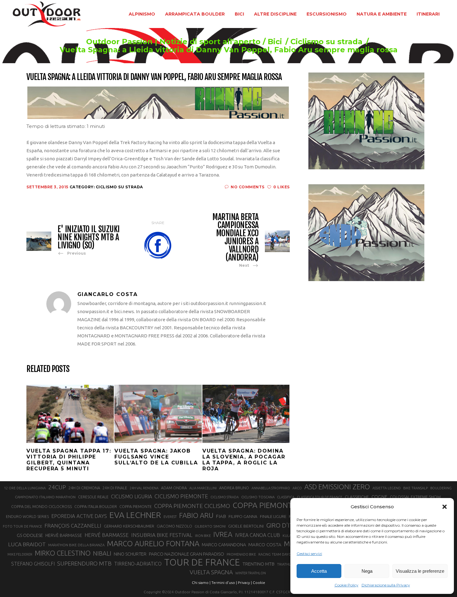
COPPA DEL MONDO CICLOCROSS (41, 506)
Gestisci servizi (309, 553)
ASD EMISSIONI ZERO (337, 487)
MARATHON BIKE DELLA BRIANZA (76, 545)
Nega (367, 571)
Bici (275, 41)
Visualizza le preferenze (420, 571)
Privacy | (245, 583)
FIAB (221, 516)
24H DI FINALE (115, 488)
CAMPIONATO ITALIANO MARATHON (45, 497)
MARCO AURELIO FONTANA (153, 544)
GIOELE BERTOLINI (246, 526)
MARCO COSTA (264, 544)
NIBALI (102, 553)
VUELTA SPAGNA (211, 572)
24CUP (57, 487)
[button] (444, 507)
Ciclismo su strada (326, 41)
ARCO (297, 488)
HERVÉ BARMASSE (107, 535)
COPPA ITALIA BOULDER (95, 506)
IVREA (223, 534)
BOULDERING (441, 488)
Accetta (319, 571)
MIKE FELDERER (19, 554)
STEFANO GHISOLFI (33, 563)
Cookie (259, 583)
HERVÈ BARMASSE (63, 535)
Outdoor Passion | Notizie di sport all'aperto (173, 41)
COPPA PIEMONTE (135, 506)
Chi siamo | (201, 583)
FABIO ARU (196, 515)
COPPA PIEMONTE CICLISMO (192, 505)
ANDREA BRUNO (234, 488)
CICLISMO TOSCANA (258, 497)
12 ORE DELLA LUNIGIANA (25, 488)
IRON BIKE (203, 536)
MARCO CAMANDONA (224, 544)
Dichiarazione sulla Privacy (386, 585)
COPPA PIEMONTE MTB (273, 505)
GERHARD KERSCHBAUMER (129, 526)
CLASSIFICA (285, 497)
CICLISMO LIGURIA (131, 496)
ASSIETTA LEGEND (386, 488)
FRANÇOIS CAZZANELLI (72, 526)
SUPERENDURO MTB (84, 563)
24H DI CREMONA (84, 488)
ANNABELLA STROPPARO (271, 488)
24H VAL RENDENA (144, 488)
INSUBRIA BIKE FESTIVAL (161, 535)
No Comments (248, 187)
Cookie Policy (346, 585)
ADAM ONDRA (174, 488)
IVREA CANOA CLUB (257, 535)
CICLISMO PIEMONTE (181, 496)
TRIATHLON (286, 564)
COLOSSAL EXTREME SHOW (415, 497)
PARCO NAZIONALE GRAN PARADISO (186, 554)
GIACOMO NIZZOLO (174, 526)
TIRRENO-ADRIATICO (138, 563)
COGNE (379, 496)
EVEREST (170, 517)
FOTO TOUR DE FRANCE (22, 526)
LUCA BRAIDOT (27, 544)
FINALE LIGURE (273, 516)
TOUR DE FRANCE (202, 562)
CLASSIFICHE (357, 496)
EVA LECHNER (135, 515)
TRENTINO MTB (258, 563)
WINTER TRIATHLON (250, 573)
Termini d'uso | (224, 583)
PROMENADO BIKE (241, 554)
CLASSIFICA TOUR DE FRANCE (319, 497)
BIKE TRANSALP (415, 488)
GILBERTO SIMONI (210, 526)
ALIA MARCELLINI (203, 488)
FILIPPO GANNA (242, 516)
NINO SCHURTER (130, 554)
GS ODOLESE (30, 535)
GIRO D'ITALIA (286, 525)
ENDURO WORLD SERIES (27, 517)
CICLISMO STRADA (224, 497)
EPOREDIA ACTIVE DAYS (79, 516)
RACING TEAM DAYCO (275, 554)
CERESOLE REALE (93, 497)
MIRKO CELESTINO (62, 553)
